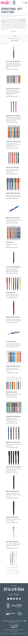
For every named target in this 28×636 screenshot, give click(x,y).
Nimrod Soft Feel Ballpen (12, 218)
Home (2, 15)
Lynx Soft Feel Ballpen (12, 517)
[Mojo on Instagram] (14, 599)
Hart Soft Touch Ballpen (12, 491)
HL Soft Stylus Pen (11, 341)
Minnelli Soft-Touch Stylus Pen (13, 442)
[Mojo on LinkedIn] (17, 599)
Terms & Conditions (5, 633)
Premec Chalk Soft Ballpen (13, 115)
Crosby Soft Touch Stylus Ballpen (13, 366)
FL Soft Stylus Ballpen (12, 567)
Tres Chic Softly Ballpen (12, 167)
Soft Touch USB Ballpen (12, 542)
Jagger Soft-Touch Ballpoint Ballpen (13, 467)
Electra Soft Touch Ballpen (13, 141)
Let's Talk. (14, 594)
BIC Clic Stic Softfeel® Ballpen (13, 61)
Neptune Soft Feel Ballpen (13, 317)
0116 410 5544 (14, 589)
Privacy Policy (14, 633)
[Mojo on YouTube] (20, 599)
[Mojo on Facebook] (11, 599)
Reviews (11, 625)
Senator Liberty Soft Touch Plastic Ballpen (13, 193)
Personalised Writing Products (10, 15)
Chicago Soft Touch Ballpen (13, 416)
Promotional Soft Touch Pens (11, 10)
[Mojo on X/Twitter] (8, 599)
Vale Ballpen (9, 242)
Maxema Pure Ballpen (11, 392)
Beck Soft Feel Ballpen (12, 88)
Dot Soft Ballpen (10, 292)
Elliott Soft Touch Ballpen (13, 267)
